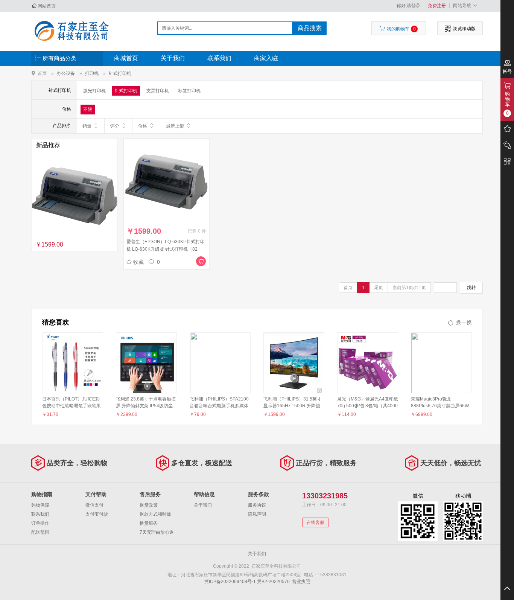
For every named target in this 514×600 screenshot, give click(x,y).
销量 (86, 126)
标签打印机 (189, 90)
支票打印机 (157, 90)
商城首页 (126, 58)
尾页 (378, 287)
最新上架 (175, 126)
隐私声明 (257, 514)
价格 (142, 126)
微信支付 (94, 505)
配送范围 (40, 532)
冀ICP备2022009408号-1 (230, 581)
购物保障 (40, 505)
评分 (114, 126)
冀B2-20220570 (273, 581)
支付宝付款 (96, 514)
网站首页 (47, 6)
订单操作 (40, 523)
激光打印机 (94, 90)
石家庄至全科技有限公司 (71, 31)
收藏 (138, 262)
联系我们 (219, 58)
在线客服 (315, 522)
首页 (42, 73)
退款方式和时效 (155, 514)
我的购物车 (401, 29)
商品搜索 (310, 28)
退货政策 (149, 505)
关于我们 (173, 58)
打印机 (92, 73)
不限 (87, 109)
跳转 (471, 287)
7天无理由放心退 (157, 532)
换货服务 (149, 523)
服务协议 (257, 505)
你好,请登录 (408, 5)
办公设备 (66, 73)
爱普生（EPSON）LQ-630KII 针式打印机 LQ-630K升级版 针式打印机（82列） (165, 249)
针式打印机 (120, 73)
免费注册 (437, 5)
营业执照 (301, 581)
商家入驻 (266, 58)
